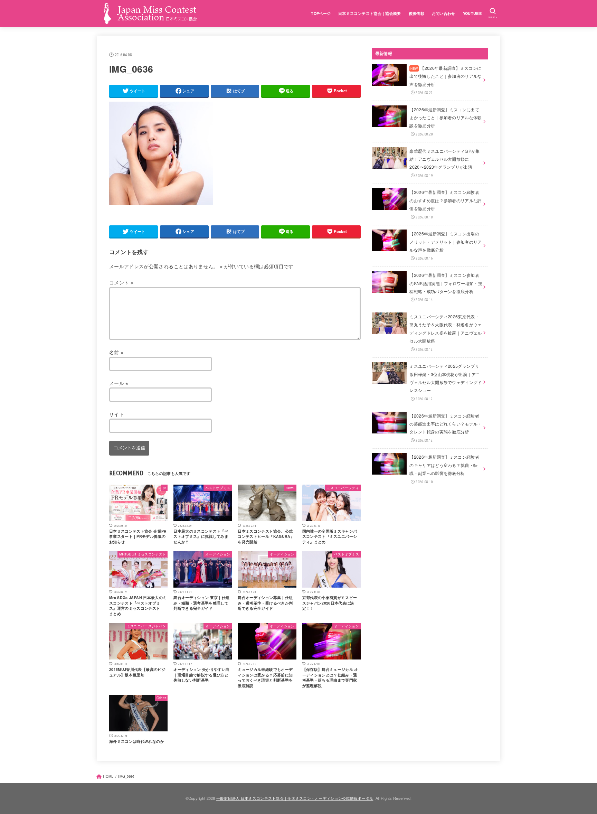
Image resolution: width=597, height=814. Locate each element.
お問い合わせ (443, 13)
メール (119, 383)
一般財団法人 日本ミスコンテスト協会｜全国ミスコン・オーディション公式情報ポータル (294, 798)
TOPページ (321, 13)
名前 (116, 352)
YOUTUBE (472, 13)
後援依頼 (416, 13)
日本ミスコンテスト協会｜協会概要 (369, 13)
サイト (116, 414)
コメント (121, 282)
